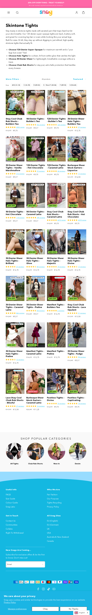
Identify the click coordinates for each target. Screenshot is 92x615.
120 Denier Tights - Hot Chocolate (35, 166)
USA (49, 533)
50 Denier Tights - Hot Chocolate (15, 213)
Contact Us (10, 521)
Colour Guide (12, 502)
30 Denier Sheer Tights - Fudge (76, 352)
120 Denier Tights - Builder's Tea (56, 120)
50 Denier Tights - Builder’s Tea (35, 120)
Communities (11, 525)
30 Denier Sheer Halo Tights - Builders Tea (76, 121)
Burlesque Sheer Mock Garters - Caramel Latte (35, 400)
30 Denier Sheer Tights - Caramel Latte (14, 307)
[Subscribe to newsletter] (42, 564)
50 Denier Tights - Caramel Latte (35, 213)
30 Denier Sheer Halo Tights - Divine (76, 261)
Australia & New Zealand (58, 537)
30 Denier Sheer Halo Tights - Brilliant (14, 261)
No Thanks (73, 609)
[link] (77, 12)
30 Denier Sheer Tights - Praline (34, 306)
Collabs (9, 529)
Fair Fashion (52, 494)
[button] (9, 12)
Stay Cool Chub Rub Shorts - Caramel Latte (55, 214)
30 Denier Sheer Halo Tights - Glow (34, 261)
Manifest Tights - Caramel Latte (35, 352)
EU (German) (53, 525)
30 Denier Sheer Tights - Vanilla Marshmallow (14, 168)
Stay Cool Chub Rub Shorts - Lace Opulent (77, 307)
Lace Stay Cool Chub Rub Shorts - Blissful (14, 400)
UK (48, 529)
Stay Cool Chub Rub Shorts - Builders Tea (14, 121)
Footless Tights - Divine (55, 399)
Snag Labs (10, 507)
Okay (45, 609)
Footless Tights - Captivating (76, 399)
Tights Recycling (54, 502)
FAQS (8, 494)
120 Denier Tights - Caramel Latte (56, 166)
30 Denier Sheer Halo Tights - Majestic (55, 261)
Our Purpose (53, 498)
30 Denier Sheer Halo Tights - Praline (14, 354)
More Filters (12, 79)
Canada (50, 541)
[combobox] (81, 612)
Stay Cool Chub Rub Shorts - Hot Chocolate (76, 214)
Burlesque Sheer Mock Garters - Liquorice (76, 168)
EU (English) (52, 521)
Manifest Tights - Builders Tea (56, 306)
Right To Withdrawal (15, 533)
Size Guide (10, 498)
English (82, 613)
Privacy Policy (10, 602)
